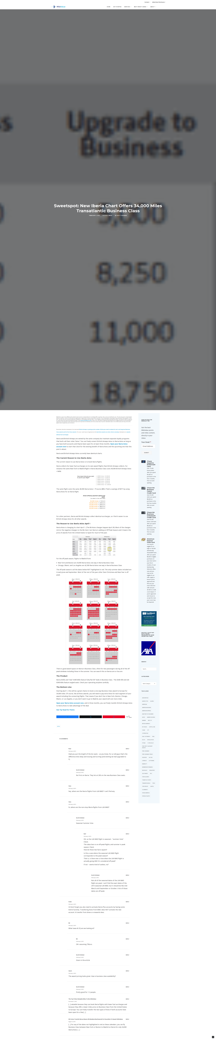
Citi (148, 736)
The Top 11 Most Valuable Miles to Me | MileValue (82, 1005)
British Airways (146, 729)
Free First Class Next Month (147, 752)
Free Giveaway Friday (147, 760)
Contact (147, 2)
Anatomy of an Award (147, 719)
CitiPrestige (145, 739)
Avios (106, 218)
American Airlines (146, 713)
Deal (153, 742)
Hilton (150, 763)
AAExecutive (145, 707)
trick (153, 789)
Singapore (152, 776)
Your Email (146, 448)
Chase (143, 736)
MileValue (144, 776)
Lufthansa (151, 766)
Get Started (117, 6)
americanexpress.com (85, 426)
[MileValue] (57, 7)
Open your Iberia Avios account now (70, 709)
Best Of (150, 726)
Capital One (152, 732)
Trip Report (145, 792)
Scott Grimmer (122, 218)
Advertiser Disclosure (158, 2)
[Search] (164, 7)
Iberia (110, 218)
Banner (144, 726)
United (152, 792)
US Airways (145, 795)
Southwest (145, 779)
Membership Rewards (147, 773)
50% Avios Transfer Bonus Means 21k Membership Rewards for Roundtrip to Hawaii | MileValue (96, 1025)
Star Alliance (145, 782)
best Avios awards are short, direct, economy (108, 437)
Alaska (152, 707)
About (152, 6)
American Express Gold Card (151, 546)
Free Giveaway (145, 756)
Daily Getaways (146, 742)
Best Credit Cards (140, 6)
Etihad (143, 748)
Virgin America (146, 798)
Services (127, 6)
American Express (146, 716)
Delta (143, 745)
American (144, 710)
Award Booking (151, 723)
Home (108, 6)
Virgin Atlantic (146, 802)
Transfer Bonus (146, 789)
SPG (151, 779)
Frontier (144, 763)
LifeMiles (144, 766)
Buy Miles (144, 732)
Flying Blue (150, 748)
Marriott (144, 769)
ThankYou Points (146, 785)
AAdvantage (145, 703)
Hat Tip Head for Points (65, 716)
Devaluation (150, 745)
